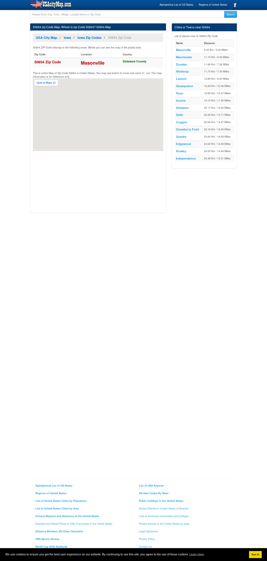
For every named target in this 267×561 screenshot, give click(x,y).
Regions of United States (213, 4)
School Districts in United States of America (164, 508)
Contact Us (145, 546)
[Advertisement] (98, 184)
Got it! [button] (255, 554)
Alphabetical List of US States (176, 4)
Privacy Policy (147, 539)
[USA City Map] (51, 4)
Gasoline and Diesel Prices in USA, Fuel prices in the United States (73, 523)
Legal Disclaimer (148, 531)
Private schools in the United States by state (164, 523)
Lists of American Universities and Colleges (164, 516)
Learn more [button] (196, 554)
